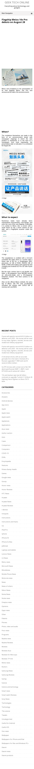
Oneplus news (7, 602)
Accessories (6, 393)
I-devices (5, 510)
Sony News (6, 699)
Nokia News (6, 594)
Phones (4, 622)
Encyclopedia (6, 461)
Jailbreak (5, 546)
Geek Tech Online (17, 2)
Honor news (6, 485)
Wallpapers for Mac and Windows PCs (15, 743)
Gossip (4, 481)
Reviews (4, 647)
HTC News (5, 494)
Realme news (6, 639)
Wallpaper (5, 735)
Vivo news (5, 731)
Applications (6, 425)
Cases (4, 441)
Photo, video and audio (10, 626)
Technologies (6, 703)
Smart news (6, 691)
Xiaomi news (6, 751)
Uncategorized (7, 719)
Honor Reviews (7, 489)
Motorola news (7, 578)
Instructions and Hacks (10, 522)
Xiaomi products (7, 755)
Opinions (5, 606)
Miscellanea (6, 570)
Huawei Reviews (7, 506)
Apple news (6, 413)
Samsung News (7, 671)
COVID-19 (5, 453)
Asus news (5, 429)
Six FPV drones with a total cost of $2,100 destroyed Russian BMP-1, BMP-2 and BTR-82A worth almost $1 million (16, 369)
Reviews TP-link (7, 659)
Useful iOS (5, 727)
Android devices (7, 401)
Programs (5, 635)
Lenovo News (6, 554)
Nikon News (6, 590)
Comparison (6, 445)
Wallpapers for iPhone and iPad (13, 739)
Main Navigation (7, 13)
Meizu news (6, 562)
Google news (6, 477)
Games (4, 473)
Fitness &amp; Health (9, 469)
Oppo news (6, 610)
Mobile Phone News (9, 574)
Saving (4, 679)
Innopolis (5, 514)
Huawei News (6, 502)
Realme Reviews (7, 643)
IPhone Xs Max (7, 542)
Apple (4, 409)
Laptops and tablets (9, 550)
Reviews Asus (6, 651)
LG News (5, 558)
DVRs (3, 457)
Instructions (6, 518)
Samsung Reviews (8, 675)
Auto (3, 437)
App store (5, 405)
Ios (3, 526)
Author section (7, 433)
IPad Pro (5, 530)
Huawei (4, 498)
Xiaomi (4, 747)
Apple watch (6, 417)
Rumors (4, 667)
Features (5, 465)
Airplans (5, 397)
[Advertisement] (17, 36)
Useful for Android (8, 723)
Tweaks (4, 715)
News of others (7, 586)
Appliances (5, 421)
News (4, 582)
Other (4, 614)
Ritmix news (6, 663)
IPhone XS (5, 538)
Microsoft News (7, 566)
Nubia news (6, 598)
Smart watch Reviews (9, 695)
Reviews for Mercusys (9, 655)
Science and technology (10, 687)
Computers (6, 449)
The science (6, 711)
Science (4, 683)
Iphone (4, 534)
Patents (4, 618)
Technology (6, 707)
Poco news (5, 630)
